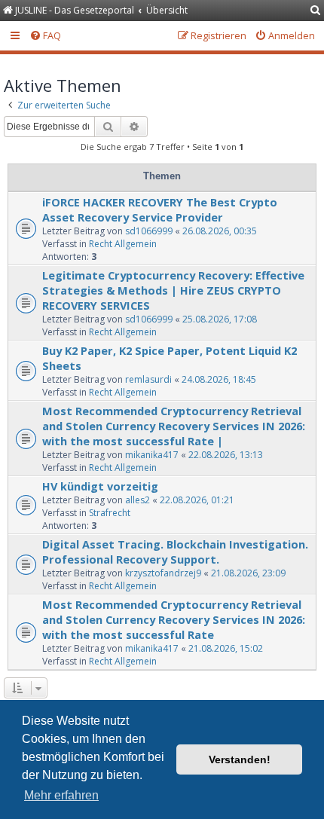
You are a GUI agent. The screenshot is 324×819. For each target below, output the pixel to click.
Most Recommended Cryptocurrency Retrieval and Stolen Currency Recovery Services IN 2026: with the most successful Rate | (173, 425)
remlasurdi (148, 379)
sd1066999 (149, 231)
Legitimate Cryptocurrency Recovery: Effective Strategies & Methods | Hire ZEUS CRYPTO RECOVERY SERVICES (173, 290)
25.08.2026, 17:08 (219, 319)
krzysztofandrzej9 (163, 573)
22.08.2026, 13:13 (225, 454)
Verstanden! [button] (240, 759)
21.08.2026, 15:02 (225, 648)
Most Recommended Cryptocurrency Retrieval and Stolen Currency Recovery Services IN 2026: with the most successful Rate (173, 619)
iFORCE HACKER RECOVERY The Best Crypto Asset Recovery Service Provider (159, 209)
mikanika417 (152, 454)
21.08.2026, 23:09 (248, 573)
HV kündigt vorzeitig (100, 486)
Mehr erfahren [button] (61, 795)
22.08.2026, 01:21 (197, 500)
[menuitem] (315, 11)
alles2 (137, 500)
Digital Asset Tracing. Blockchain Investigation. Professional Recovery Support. (175, 551)
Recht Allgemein (123, 243)
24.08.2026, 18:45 (219, 379)
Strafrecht (109, 512)
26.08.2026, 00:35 (219, 231)
